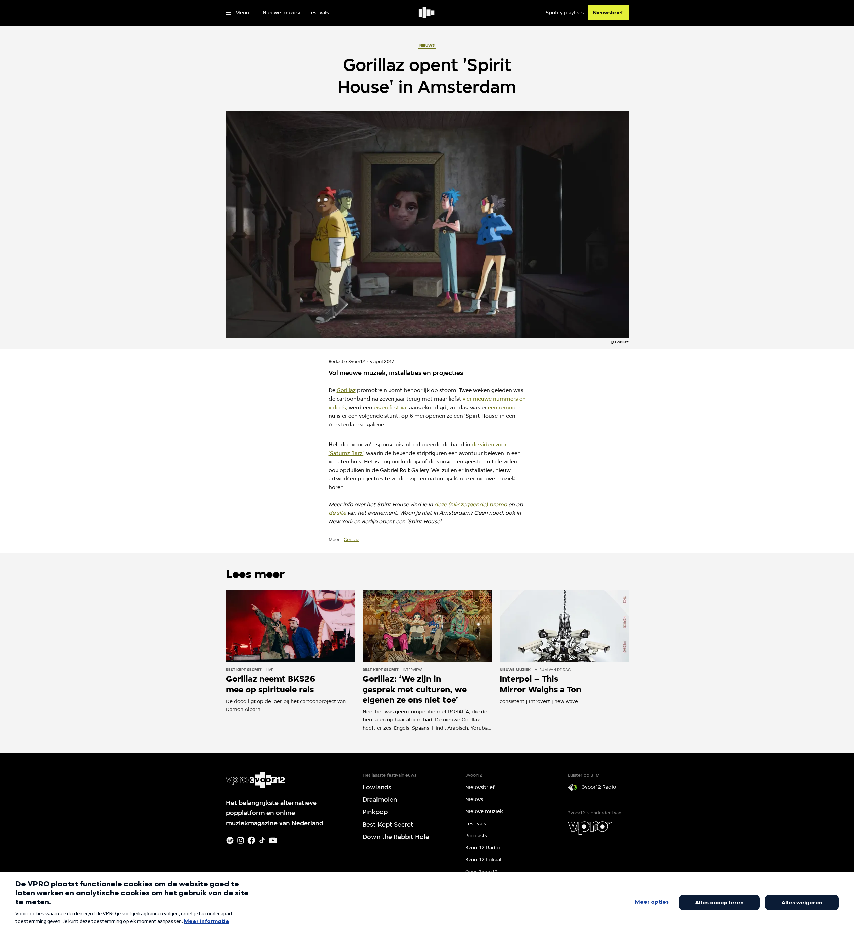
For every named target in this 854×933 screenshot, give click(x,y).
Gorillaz (346, 390)
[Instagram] (241, 840)
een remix (500, 407)
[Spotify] (230, 840)
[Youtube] (273, 840)
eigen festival (391, 407)
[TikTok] (262, 840)
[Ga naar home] (427, 12)
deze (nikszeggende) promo (470, 504)
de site (338, 513)
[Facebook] (251, 840)
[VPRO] (590, 828)
